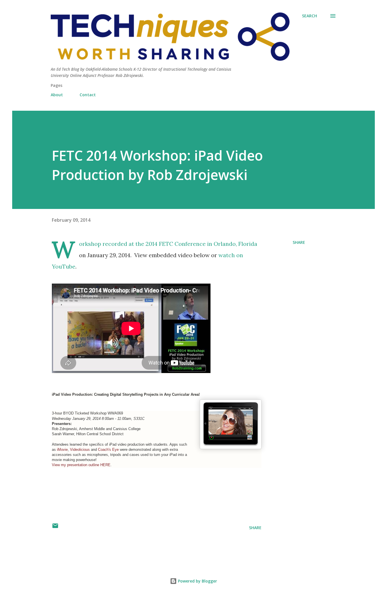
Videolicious (80, 449)
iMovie (62, 449)
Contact (88, 94)
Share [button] (299, 242)
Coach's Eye (108, 449)
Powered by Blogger (197, 581)
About (57, 94)
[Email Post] (55, 527)
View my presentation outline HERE (81, 465)
